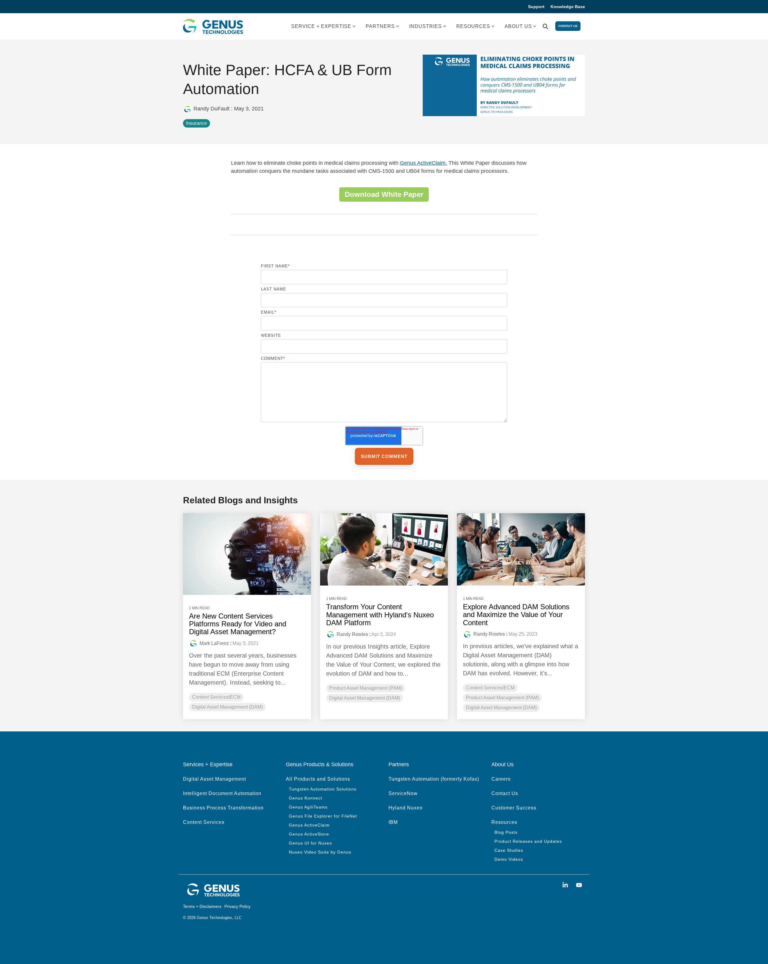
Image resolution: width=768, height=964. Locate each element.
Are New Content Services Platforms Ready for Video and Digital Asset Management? (237, 624)
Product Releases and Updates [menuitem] (528, 841)
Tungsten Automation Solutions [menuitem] (322, 789)
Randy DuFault (211, 109)
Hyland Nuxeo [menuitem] (405, 807)
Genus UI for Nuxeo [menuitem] (310, 843)
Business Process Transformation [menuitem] (223, 807)
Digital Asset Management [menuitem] (214, 779)
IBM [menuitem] (393, 822)
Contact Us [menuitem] (504, 793)
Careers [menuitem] (501, 779)
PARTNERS (380, 26)
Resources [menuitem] (504, 822)
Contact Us (568, 26)
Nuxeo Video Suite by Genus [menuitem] (320, 852)
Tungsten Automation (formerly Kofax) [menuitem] (433, 779)
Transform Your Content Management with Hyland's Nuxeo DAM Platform (380, 615)
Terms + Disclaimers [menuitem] (202, 906)
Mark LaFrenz (214, 643)
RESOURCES (473, 26)
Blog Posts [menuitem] (506, 832)
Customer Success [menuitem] (513, 807)
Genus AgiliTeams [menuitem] (308, 807)
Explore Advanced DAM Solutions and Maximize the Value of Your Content (516, 615)
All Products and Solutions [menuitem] (318, 779)
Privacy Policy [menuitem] (237, 906)
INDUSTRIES (425, 26)
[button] (566, 885)
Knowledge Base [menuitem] (567, 6)
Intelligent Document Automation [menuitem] (222, 793)
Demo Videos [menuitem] (508, 859)
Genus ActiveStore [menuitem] (309, 834)
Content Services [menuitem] (203, 822)
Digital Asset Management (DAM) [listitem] (227, 706)
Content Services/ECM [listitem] (216, 697)
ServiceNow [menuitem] (403, 793)
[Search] (545, 26)
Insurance (196, 123)
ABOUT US (518, 26)
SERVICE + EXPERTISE (321, 26)
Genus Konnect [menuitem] (305, 798)
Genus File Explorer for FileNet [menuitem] (323, 816)
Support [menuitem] (536, 6)
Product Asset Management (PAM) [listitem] (365, 688)
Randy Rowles (352, 634)
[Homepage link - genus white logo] (213, 895)
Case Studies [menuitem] (508, 850)
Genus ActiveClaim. (423, 163)
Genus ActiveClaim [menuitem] (309, 825)
